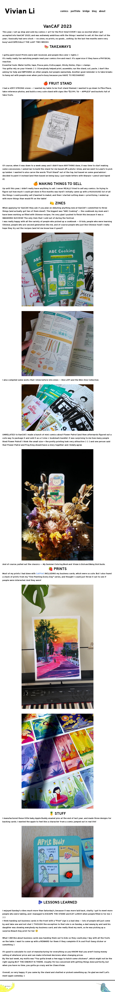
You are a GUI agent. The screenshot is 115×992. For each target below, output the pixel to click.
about (102, 11)
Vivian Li (20, 11)
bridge (86, 11)
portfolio (75, 11)
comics (64, 11)
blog (94, 11)
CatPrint (40, 573)
